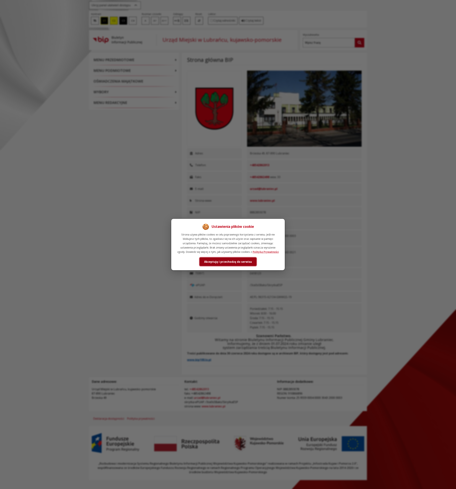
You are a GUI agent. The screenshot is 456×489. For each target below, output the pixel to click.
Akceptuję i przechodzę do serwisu (228, 261)
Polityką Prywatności (266, 252)
